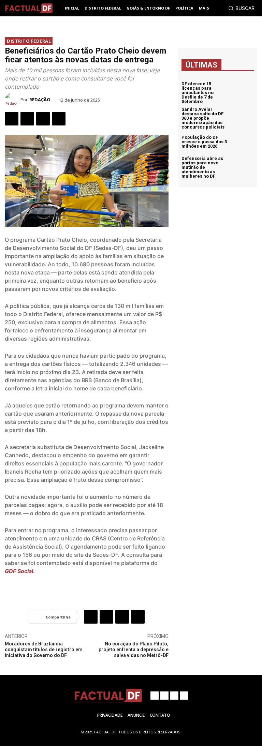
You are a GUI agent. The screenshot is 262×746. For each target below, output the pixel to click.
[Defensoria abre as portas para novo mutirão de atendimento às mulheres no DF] (243, 167)
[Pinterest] (43, 118)
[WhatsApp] (59, 118)
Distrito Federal (29, 41)
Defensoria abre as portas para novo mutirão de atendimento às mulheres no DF (202, 167)
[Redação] (12, 99)
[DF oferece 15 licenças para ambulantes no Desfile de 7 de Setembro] (243, 92)
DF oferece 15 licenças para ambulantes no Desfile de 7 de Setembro (197, 92)
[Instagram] (164, 695)
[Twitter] (27, 118)
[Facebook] (11, 118)
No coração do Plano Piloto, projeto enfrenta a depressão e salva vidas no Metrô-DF (134, 649)
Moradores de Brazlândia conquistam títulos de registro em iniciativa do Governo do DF (44, 649)
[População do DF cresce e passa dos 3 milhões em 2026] (243, 142)
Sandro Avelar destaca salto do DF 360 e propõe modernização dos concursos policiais (202, 118)
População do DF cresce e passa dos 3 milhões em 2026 (204, 142)
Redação (39, 99)
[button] (241, 8)
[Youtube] (184, 695)
